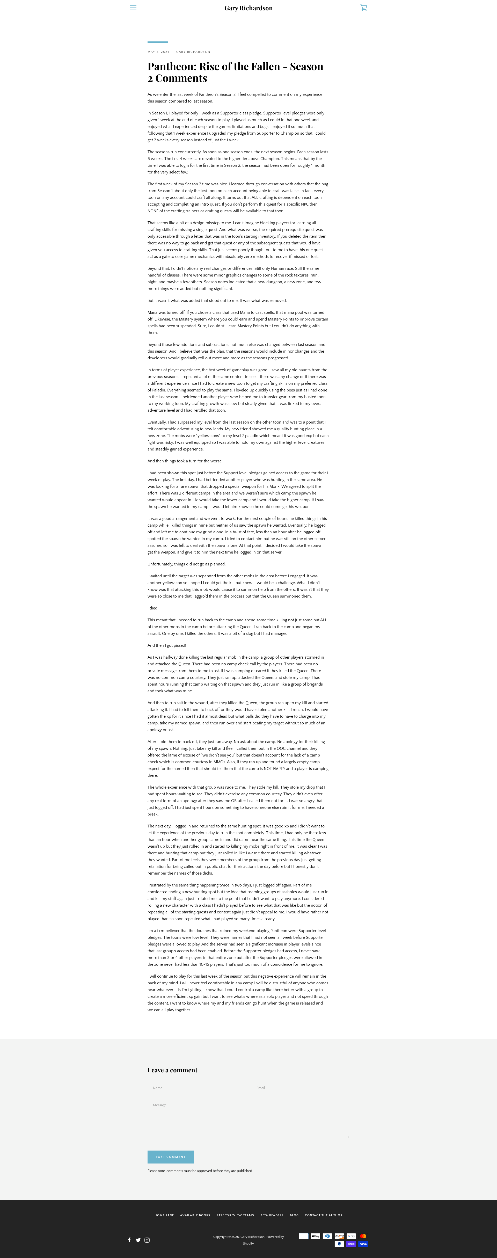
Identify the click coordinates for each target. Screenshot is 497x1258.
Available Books (195, 1215)
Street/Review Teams (235, 1215)
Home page (164, 1215)
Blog (294, 1215)
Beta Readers (272, 1215)
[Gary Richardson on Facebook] (129, 1240)
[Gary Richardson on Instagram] (147, 1240)
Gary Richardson (248, 8)
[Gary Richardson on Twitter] (138, 1240)
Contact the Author (323, 1215)
